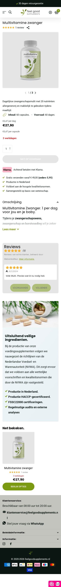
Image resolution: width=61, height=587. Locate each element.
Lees (9, 229)
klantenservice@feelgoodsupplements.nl (32, 515)
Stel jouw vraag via (25, 523)
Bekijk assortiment (4, 12)
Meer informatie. (27, 259)
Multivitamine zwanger (18, 468)
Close (30, 532)
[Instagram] (4, 543)
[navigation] (35, 92)
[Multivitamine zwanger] (18, 448)
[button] (11, 146)
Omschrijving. (12, 202)
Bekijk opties (18, 486)
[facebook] (11, 544)
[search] (10, 12)
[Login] (50, 12)
